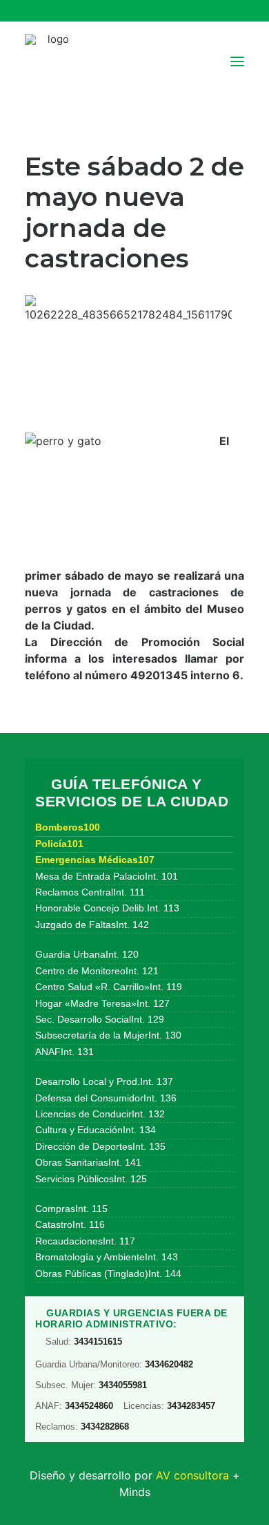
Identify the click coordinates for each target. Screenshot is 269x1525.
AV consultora (192, 1475)
